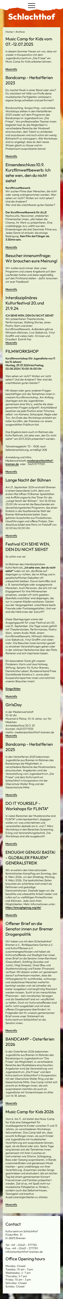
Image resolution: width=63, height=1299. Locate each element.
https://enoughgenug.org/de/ (23, 907)
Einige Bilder (13, 688)
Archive (20, 31)
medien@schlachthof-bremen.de (29, 462)
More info (11, 69)
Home (9, 31)
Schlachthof (31, 16)
